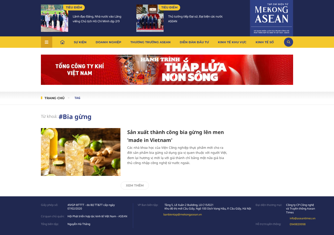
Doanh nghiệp (108, 42)
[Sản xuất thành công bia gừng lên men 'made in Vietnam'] (80, 152)
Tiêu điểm (74, 7)
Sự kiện (80, 42)
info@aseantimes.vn (302, 218)
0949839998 (298, 224)
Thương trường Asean (150, 42)
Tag (77, 98)
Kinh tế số (265, 42)
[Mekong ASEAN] (271, 17)
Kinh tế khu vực (232, 42)
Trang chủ (55, 98)
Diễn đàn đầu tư (194, 42)
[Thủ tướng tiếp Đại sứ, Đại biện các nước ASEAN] (150, 18)
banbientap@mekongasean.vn (182, 214)
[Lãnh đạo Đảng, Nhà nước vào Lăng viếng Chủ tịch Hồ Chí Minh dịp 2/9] (54, 18)
